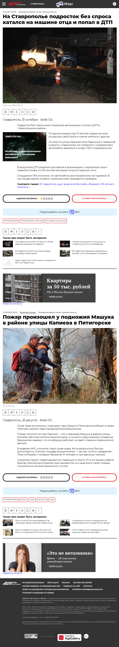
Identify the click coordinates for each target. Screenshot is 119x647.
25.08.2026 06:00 (10, 312)
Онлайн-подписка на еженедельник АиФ (41, 586)
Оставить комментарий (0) (94, 198)
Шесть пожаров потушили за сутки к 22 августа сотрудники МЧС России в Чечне (34, 531)
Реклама (66, 583)
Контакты (87, 586)
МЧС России (8, 405)
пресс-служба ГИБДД (13, 105)
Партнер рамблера (47, 636)
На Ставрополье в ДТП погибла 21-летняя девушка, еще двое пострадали (34, 243)
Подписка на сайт (71, 586)
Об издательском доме (33, 583)
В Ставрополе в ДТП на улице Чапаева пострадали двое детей (32, 252)
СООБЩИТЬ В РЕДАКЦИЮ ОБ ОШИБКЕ (38, 593)
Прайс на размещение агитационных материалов (45, 589)
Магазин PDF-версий (82, 583)
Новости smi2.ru (12, 303)
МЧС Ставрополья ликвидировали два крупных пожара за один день (90, 531)
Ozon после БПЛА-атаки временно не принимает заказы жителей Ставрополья (34, 521)
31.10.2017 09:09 (9, 12)
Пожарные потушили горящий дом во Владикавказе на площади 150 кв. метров (91, 521)
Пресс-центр (52, 583)
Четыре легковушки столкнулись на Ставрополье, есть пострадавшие (88, 243)
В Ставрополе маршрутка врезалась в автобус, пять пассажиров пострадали (89, 252)
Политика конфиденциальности (87, 589)
